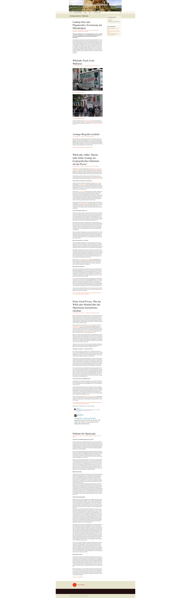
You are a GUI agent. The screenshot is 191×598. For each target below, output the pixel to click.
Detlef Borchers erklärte (84, 203)
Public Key (100, 205)
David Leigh (97, 183)
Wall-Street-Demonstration (88, 120)
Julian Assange (88, 136)
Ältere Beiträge (79, 584)
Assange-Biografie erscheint (86, 134)
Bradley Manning (88, 65)
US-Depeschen (93, 166)
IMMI (94, 273)
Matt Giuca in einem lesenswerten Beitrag (83, 259)
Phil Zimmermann (81, 191)
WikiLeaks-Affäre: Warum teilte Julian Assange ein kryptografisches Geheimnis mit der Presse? (86, 159)
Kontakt (90, 12)
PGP (86, 166)
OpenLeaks (86, 435)
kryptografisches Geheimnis (96, 178)
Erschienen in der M (76, 577)
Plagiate (97, 30)
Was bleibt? (75, 278)
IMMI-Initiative (95, 390)
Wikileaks (86, 31)
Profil (70, 12)
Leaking (83, 65)
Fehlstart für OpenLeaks (84, 433)
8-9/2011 (81, 577)
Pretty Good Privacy (82, 184)
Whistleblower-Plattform (81, 31)
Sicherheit (88, 166)
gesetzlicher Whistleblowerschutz (90, 396)
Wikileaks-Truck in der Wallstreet (83, 62)
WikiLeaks (79, 168)
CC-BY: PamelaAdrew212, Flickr (78, 118)
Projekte (85, 12)
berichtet (89, 140)
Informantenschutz (88, 30)
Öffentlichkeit (81, 30)
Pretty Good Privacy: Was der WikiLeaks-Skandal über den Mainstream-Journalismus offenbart (87, 306)
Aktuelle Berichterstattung (77, 12)
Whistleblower (75, 31)
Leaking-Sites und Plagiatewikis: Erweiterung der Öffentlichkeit (87, 25)
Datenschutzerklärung (97, 12)
